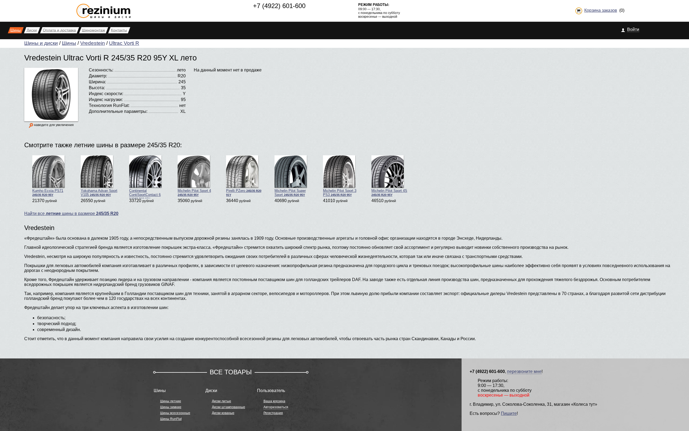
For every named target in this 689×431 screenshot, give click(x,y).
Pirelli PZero (243, 192)
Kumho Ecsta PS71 (47, 192)
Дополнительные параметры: (118, 111)
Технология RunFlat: (109, 105)
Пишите (509, 413)
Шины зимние (170, 407)
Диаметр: (98, 76)
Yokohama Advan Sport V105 (99, 193)
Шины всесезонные (175, 413)
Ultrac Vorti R (124, 43)
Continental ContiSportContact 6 (145, 193)
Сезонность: (101, 70)
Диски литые (221, 401)
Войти (633, 29)
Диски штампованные (228, 407)
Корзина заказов (600, 10)
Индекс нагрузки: (106, 99)
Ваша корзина (274, 401)
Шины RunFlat (171, 419)
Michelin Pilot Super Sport (290, 193)
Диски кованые (223, 413)
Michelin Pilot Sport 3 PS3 (339, 193)
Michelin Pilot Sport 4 (194, 192)
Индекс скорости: (106, 93)
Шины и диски (41, 43)
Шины (69, 43)
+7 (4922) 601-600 (279, 5)
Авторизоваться (275, 407)
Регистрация (273, 413)
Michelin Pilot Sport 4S (389, 192)
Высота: (97, 87)
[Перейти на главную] (103, 8)
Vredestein (92, 43)
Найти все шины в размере (71, 213)
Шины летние (170, 401)
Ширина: (97, 82)
